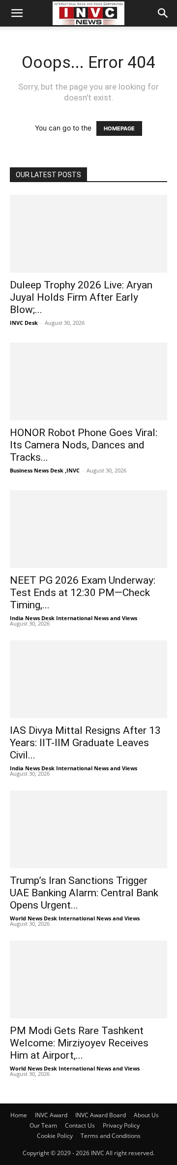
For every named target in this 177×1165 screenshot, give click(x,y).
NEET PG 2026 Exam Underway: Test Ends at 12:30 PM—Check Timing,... (82, 592)
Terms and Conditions (111, 1136)
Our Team (43, 1125)
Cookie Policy (55, 1136)
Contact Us (80, 1125)
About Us (146, 1115)
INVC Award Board (100, 1115)
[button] (16, 13)
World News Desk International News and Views (75, 918)
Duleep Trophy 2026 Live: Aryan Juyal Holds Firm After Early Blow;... (81, 297)
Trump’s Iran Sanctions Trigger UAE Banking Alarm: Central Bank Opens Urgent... (84, 893)
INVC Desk (24, 322)
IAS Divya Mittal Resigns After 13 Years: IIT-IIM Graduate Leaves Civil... (85, 742)
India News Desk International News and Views (73, 618)
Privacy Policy (121, 1125)
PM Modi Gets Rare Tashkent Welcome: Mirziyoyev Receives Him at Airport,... (79, 1043)
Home (18, 1115)
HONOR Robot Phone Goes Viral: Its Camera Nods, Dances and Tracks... (83, 445)
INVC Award (51, 1115)
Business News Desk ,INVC (45, 470)
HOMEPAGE (119, 128)
